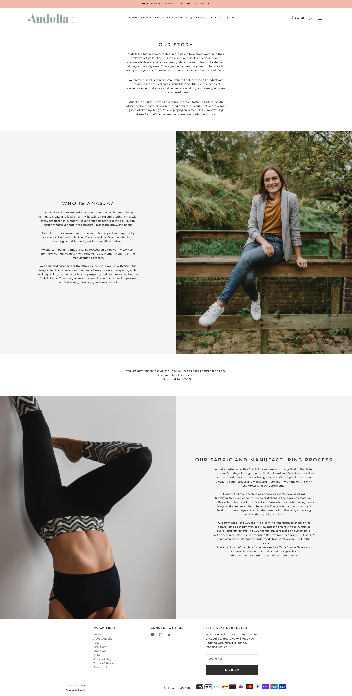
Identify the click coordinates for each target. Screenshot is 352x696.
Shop (145, 17)
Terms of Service (104, 663)
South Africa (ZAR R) (177, 688)
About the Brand (168, 17)
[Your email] (232, 658)
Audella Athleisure (81, 686)
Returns (99, 655)
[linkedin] (169, 635)
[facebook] (152, 635)
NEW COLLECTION (209, 17)
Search (299, 17)
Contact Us (101, 667)
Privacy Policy (103, 659)
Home (133, 17)
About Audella (103, 638)
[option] (176, 4)
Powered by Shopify (75, 690)
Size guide (100, 646)
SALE (230, 17)
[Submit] (294, 18)
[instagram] (161, 635)
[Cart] (320, 17)
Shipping (100, 651)
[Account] (311, 17)
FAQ (189, 17)
